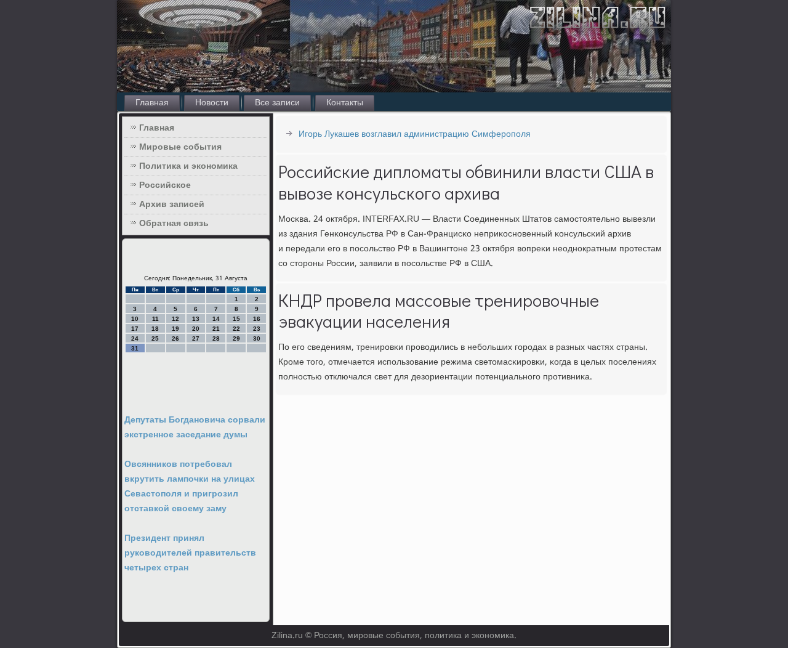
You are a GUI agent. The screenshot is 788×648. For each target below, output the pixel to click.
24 (135, 338)
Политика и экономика (188, 166)
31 (135, 348)
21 (216, 328)
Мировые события (180, 147)
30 (256, 338)
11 (155, 318)
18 (155, 328)
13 (195, 318)
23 (256, 328)
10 (135, 318)
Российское (165, 185)
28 (216, 338)
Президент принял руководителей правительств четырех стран (190, 553)
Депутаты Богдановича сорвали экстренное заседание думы (194, 427)
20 (195, 328)
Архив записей (171, 204)
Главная (152, 102)
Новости (211, 102)
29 (236, 338)
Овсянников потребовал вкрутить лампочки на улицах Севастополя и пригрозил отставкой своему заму (189, 486)
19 (175, 328)
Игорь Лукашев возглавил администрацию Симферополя (415, 134)
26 (175, 338)
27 (195, 338)
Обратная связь (174, 223)
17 (135, 328)
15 (236, 318)
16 (256, 318)
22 (236, 328)
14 (216, 318)
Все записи (277, 102)
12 (175, 318)
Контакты (344, 102)
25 (155, 338)
